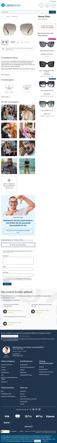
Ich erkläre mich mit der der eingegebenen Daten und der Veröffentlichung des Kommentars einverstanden (17, 279)
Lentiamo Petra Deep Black (47, 50)
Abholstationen (5, 372)
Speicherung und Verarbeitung (23, 278)
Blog (2, 391)
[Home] (1, 16)
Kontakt (22, 404)
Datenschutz (4, 382)
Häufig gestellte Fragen (26, 375)
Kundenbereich (24, 365)
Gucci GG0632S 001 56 (47, 90)
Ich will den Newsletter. (24, 336)
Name (4, 266)
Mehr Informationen (27, 441)
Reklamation (23, 372)
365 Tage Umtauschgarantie (27, 367)
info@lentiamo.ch (17, 355)
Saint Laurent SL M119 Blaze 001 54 (46, 71)
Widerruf (22, 370)
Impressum (23, 391)
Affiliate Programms (44, 374)
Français (54, 1)
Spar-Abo (41, 367)
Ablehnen (45, 441)
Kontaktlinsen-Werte (6, 394)
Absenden (7, 284)
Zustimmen (37, 441)
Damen (8, 16)
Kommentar (6, 256)
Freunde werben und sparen (46, 372)
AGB (2, 375)
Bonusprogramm (43, 369)
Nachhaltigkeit (23, 401)
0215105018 (16, 354)
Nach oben (14, 431)
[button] (4, 42)
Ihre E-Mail (6, 272)
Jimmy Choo (15, 16)
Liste (26, 437)
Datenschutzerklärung (15, 441)
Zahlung (3, 367)
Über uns (22, 394)
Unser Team (23, 396)
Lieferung (3, 370)
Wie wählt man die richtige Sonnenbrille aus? (18, 231)
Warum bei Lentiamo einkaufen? (28, 399)
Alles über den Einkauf (6, 365)
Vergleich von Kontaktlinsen (8, 396)
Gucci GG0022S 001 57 (47, 110)
